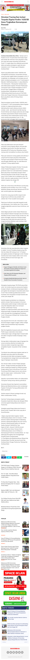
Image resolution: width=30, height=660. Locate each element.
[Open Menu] (2, 2)
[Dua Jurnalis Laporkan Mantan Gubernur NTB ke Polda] (25, 532)
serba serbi (6, 14)
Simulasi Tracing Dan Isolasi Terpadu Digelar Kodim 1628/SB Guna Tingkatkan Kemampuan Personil (15, 21)
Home (2, 14)
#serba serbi (4, 451)
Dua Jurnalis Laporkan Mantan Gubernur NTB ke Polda (9, 530)
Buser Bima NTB (18, 657)
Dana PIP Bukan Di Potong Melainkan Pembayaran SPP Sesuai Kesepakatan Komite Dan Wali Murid (11, 540)
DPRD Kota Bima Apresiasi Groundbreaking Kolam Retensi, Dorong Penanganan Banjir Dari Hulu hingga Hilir (17, 625)
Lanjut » (26, 642)
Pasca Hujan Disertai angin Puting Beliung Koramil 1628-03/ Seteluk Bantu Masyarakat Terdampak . (10, 548)
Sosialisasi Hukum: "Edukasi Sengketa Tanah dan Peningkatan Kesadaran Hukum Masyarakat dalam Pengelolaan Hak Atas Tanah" (11, 557)
